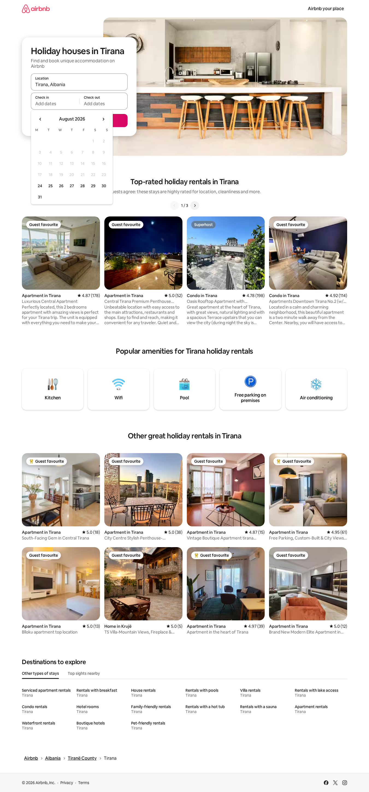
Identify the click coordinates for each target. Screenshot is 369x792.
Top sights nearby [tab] (84, 673)
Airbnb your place (326, 8)
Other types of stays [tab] (40, 673)
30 (104, 185)
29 (93, 185)
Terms (83, 782)
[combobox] (79, 84)
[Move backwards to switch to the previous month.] (40, 119)
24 (40, 185)
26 (61, 185)
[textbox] (55, 103)
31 (40, 197)
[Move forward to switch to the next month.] (103, 119)
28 (82, 185)
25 (50, 185)
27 (72, 185)
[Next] (194, 205)
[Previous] (174, 205)
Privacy (66, 782)
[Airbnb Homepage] (36, 8)
